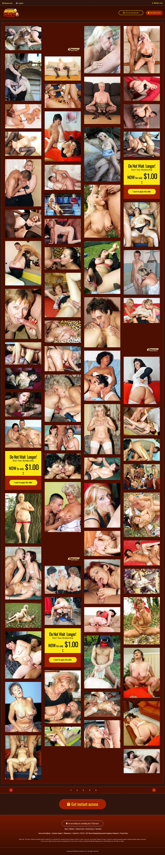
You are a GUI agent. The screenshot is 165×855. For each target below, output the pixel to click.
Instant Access (90, 829)
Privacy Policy (124, 833)
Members (72, 829)
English (21, 3)
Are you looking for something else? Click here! (83, 823)
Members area (158, 3)
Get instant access (155, 12)
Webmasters (67, 833)
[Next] (154, 790)
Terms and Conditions (44, 833)
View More (98, 829)
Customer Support (57, 833)
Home (66, 829)
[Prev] (11, 790)
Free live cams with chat (132, 13)
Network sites (8, 3)
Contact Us (76, 833)
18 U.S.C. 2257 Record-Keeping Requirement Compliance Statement (99, 833)
